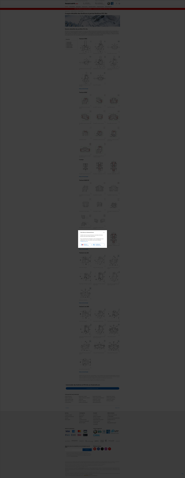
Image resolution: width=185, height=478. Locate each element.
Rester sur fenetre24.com (86, 245)
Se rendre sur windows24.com (98, 245)
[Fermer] (104, 232)
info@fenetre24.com (84, 241)
